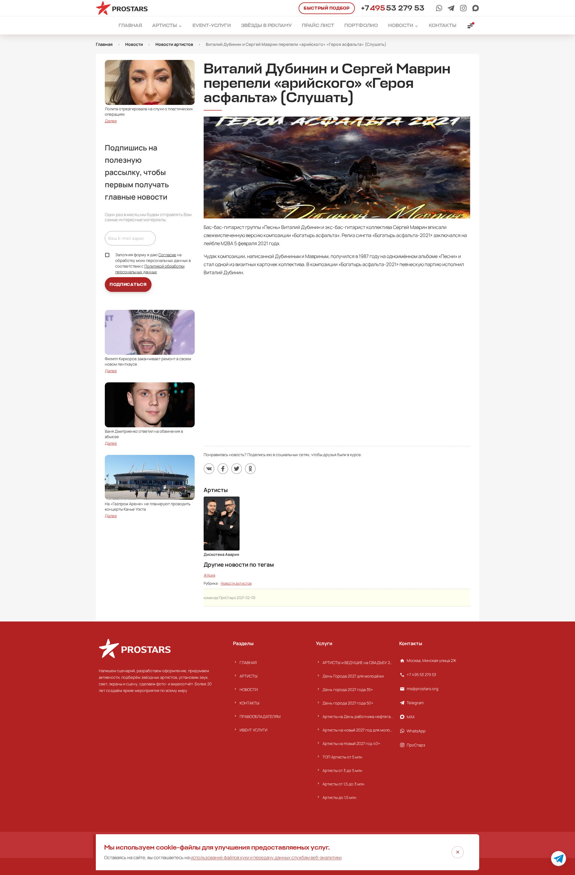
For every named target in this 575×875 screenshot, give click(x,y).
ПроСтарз (416, 745)
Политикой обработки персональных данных (149, 268)
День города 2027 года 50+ (348, 703)
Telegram (415, 702)
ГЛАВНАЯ (248, 662)
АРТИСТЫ (249, 676)
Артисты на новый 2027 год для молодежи (358, 730)
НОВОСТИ (249, 689)
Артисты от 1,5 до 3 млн (343, 784)
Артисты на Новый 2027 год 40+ (351, 743)
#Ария (209, 575)
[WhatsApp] (439, 8)
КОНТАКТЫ (249, 703)
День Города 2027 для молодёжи (353, 676)
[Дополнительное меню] (470, 25)
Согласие (167, 254)
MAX (411, 716)
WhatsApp (416, 731)
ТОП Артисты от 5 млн (342, 757)
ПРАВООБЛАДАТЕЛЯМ (260, 716)
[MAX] (475, 8)
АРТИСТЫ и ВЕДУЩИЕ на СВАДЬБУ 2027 (358, 662)
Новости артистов (236, 583)
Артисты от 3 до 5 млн (342, 770)
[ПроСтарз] (463, 8)
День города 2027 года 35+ (348, 689)
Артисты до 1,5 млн (339, 797)
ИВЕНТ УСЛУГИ (253, 730)
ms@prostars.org (422, 688)
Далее (111, 120)
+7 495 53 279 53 (421, 674)
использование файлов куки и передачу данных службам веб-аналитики (265, 857)
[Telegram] (451, 8)
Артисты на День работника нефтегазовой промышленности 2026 (358, 716)
